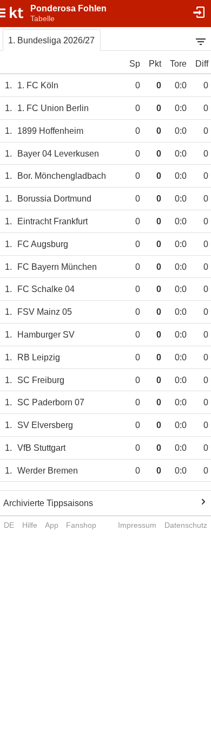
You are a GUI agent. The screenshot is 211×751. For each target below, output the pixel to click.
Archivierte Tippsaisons (48, 503)
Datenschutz (185, 525)
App (51, 525)
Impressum (137, 525)
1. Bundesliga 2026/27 (51, 40)
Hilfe (29, 525)
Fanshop (81, 525)
